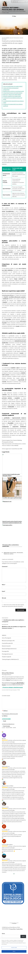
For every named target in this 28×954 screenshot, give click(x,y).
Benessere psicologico (10, 552)
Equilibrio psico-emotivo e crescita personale (13, 91)
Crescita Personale (6, 643)
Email (3, 591)
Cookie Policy (19, 929)
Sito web (4, 598)
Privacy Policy (12, 929)
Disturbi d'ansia (5, 646)
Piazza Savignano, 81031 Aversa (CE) (10, 713)
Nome (3, 584)
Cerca (3, 933)
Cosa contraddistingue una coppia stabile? (13, 86)
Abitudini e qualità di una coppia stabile (12, 96)
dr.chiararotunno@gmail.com (8, 724)
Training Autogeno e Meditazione (9, 659)
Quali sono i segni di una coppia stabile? (12, 94)
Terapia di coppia (8, 553)
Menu (14, 16)
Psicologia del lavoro (6, 654)
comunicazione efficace (8, 295)
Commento (5, 566)
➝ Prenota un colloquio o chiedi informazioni (12, 687)
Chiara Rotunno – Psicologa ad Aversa (13, 9)
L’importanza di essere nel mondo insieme (12, 92)
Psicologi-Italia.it (14, 923)
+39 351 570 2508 (6, 718)
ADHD (3, 635)
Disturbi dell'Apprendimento (8, 648)
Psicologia (20, 552)
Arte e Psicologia (6, 638)
